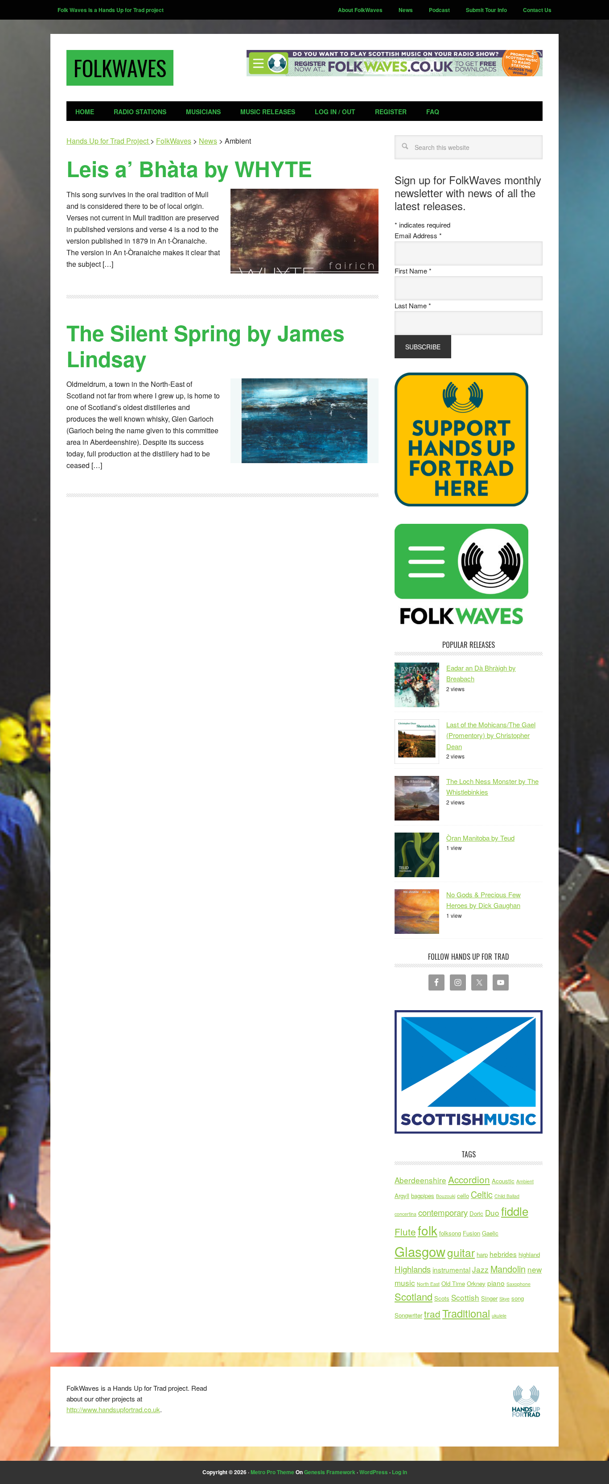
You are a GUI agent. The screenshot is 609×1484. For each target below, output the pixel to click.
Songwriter (408, 1315)
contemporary (443, 1212)
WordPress (373, 1472)
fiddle (514, 1210)
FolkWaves (120, 67)
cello (463, 1195)
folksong (450, 1233)
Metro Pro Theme (272, 1472)
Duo (492, 1212)
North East (428, 1284)
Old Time (453, 1283)
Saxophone (518, 1284)
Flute (405, 1231)
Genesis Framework (329, 1472)
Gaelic (490, 1233)
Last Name (413, 305)
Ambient (525, 1181)
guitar (461, 1252)
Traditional (466, 1313)
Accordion (469, 1179)
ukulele (499, 1315)
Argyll (402, 1195)
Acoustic (503, 1181)
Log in (399, 1472)
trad (432, 1313)
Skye (504, 1298)
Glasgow (420, 1251)
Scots (441, 1298)
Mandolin (508, 1268)
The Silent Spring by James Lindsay (205, 345)
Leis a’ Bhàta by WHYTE (189, 168)
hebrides (503, 1254)
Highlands (413, 1269)
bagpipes (422, 1195)
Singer (489, 1298)
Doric (476, 1213)
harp (482, 1254)
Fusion (471, 1233)
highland (529, 1254)
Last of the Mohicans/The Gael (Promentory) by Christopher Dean (490, 735)
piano (496, 1283)
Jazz (480, 1269)
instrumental (451, 1269)
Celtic (482, 1194)
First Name (413, 270)
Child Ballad (506, 1196)
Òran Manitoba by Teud (480, 837)
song (517, 1298)
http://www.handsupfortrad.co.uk (113, 1409)
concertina (405, 1213)
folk (427, 1230)
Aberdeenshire (420, 1180)
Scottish (465, 1297)
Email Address (418, 235)
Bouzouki (445, 1196)
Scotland (413, 1296)
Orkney (476, 1283)
